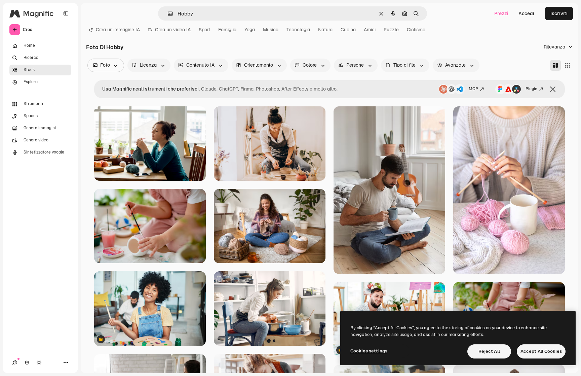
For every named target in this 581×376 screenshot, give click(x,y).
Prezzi (501, 13)
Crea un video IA (173, 30)
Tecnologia (298, 30)
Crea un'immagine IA (118, 30)
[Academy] (27, 362)
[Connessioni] (14, 362)
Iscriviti (559, 13)
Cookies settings (368, 351)
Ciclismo (416, 30)
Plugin (531, 89)
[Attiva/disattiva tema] (39, 362)
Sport (204, 30)
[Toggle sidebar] (66, 13)
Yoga (249, 30)
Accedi (526, 13)
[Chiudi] (553, 89)
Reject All (489, 351)
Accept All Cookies (541, 351)
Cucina (348, 30)
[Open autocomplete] (167, 13)
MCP (473, 89)
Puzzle (391, 30)
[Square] (567, 65)
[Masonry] (555, 65)
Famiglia (227, 30)
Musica (270, 30)
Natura (325, 30)
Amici (370, 30)
